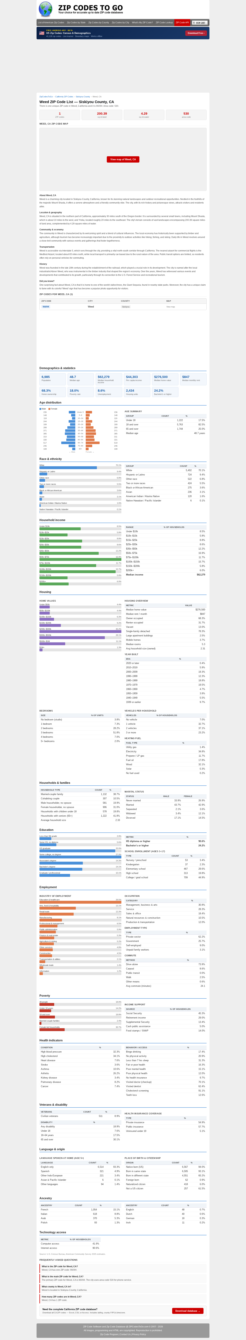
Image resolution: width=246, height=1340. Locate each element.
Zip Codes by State (76, 22)
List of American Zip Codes (51, 22)
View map (170, 307)
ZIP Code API (182, 22)
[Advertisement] (123, 66)
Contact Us (125, 1334)
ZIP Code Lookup (164, 22)
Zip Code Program (109, 1334)
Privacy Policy (139, 1334)
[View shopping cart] (199, 22)
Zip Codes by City (120, 22)
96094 (46, 306)
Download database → (187, 1311)
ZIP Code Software (92, 1326)
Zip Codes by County (98, 22)
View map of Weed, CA (123, 159)
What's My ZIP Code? (142, 22)
